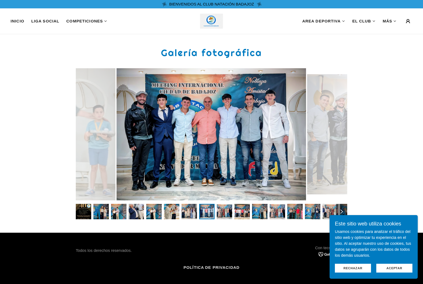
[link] (211, 21)
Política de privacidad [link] (211, 267)
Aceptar (394, 268)
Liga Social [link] (45, 21)
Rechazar (352, 268)
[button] (86, 21)
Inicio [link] (17, 21)
